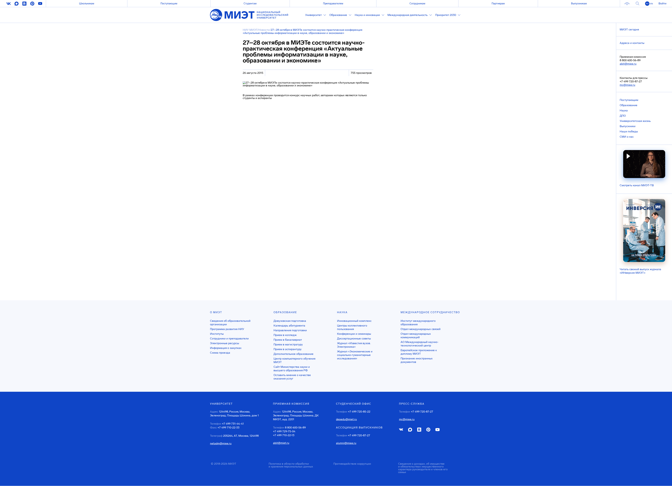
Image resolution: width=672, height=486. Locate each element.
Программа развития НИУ (227, 329)
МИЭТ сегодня (629, 29)
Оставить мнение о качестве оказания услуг (292, 376)
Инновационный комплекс (354, 320)
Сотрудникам (417, 3)
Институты (217, 333)
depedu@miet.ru (346, 419)
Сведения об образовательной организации (230, 322)
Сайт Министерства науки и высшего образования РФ (292, 368)
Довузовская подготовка (290, 320)
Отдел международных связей (420, 329)
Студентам (250, 3)
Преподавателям (333, 3)
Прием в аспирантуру (288, 349)
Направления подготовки (290, 330)
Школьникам (86, 3)
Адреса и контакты (632, 43)
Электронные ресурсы (224, 343)
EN (651, 3)
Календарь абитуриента (289, 325)
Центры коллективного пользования (352, 327)
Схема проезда (220, 352)
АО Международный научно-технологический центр (419, 343)
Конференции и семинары (354, 333)
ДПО (623, 115)
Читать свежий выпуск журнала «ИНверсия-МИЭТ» (640, 271)
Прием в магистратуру (288, 344)
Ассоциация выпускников (359, 427)
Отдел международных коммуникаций (416, 335)
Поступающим (168, 3)
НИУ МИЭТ (250, 29)
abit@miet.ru (281, 443)
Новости (264, 29)
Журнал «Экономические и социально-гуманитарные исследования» (354, 355)
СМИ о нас (627, 136)
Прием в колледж (285, 335)
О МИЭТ (216, 312)
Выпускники (627, 126)
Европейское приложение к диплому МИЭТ (419, 352)
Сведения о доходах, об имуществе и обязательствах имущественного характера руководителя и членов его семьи (423, 468)
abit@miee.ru (628, 63)
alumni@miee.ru (346, 443)
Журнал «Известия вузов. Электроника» (354, 345)
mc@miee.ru (627, 85)
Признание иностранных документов (417, 360)
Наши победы (629, 131)
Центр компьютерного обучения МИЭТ (294, 360)
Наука (624, 110)
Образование (628, 105)
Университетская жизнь (635, 121)
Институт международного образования (418, 322)
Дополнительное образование (293, 354)
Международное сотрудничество (430, 312)
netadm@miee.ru (221, 443)
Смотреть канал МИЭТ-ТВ (637, 185)
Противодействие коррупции (352, 463)
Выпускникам (579, 3)
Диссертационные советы (354, 338)
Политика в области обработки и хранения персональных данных (291, 465)
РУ (647, 3)
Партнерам (498, 3)
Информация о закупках (225, 348)
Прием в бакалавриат (288, 339)
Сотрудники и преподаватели (229, 338)
